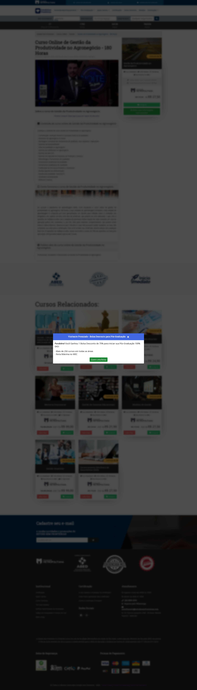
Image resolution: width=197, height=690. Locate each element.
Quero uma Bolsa (98, 359)
